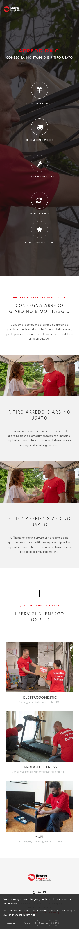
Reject (27, 922)
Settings (43, 922)
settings (30, 914)
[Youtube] (45, 893)
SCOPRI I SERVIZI (39, 667)
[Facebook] (34, 893)
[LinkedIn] (39, 893)
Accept (11, 922)
